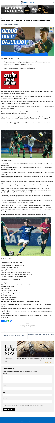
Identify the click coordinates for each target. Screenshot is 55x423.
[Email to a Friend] (29, 326)
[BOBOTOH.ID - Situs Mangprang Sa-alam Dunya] (27, 2)
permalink (20, 330)
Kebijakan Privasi (17, 418)
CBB (2, 18)
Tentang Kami (38, 418)
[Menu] (2, 2)
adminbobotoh (15, 24)
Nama (4, 385)
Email (4, 392)
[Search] (53, 2)
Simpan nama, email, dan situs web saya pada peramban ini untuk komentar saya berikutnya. (24, 405)
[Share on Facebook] (23, 326)
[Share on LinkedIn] (34, 326)
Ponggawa (24, 418)
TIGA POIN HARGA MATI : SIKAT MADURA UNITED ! (14, 335)
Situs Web (5, 399)
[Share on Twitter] (26, 326)
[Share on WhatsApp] (21, 326)
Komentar (5, 373)
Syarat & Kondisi (30, 418)
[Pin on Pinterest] (31, 326)
